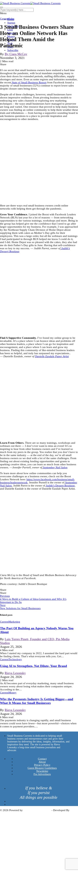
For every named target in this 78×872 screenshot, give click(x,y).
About (42, 761)
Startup (11, 22)
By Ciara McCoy (16, 54)
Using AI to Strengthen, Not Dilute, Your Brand (33, 666)
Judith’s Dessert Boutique (60, 485)
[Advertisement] (39, 162)
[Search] (1, 7)
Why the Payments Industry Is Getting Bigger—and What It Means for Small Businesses (36, 701)
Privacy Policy (42, 764)
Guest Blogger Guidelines (42, 768)
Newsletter (42, 771)
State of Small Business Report (28, 82)
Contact (42, 758)
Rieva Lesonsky (15, 673)
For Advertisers (42, 774)
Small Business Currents (37, 810)
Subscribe (12, 50)
